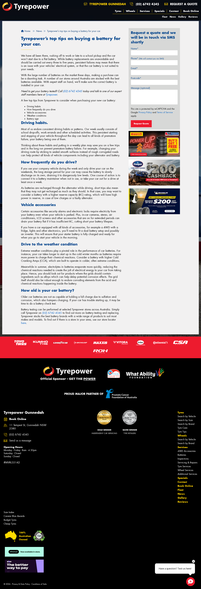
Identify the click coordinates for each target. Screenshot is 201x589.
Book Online (191, 11)
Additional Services (187, 474)
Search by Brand (186, 424)
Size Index (9, 512)
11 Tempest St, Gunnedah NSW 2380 (27, 427)
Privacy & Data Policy (21, 584)
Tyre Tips (182, 431)
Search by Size (185, 420)
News (173, 16)
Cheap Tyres (10, 523)
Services (145, 11)
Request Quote (141, 123)
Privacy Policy (145, 112)
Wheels (130, 11)
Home (27, 31)
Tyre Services (184, 466)
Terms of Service (165, 112)
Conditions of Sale (39, 584)
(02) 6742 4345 (147, 4)
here (23, 323)
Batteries (182, 454)
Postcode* (136, 78)
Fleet (164, 16)
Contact (174, 11)
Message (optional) (140, 88)
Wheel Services (185, 470)
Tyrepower (51, 94)
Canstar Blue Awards (14, 516)
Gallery (182, 16)
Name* (134, 48)
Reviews (193, 16)
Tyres (118, 11)
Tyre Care (182, 427)
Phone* (147, 58)
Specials (160, 11)
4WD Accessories (187, 451)
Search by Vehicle (187, 416)
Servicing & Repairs (187, 462)
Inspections (183, 458)
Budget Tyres (10, 519)
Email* (134, 68)
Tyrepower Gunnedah (107, 4)
